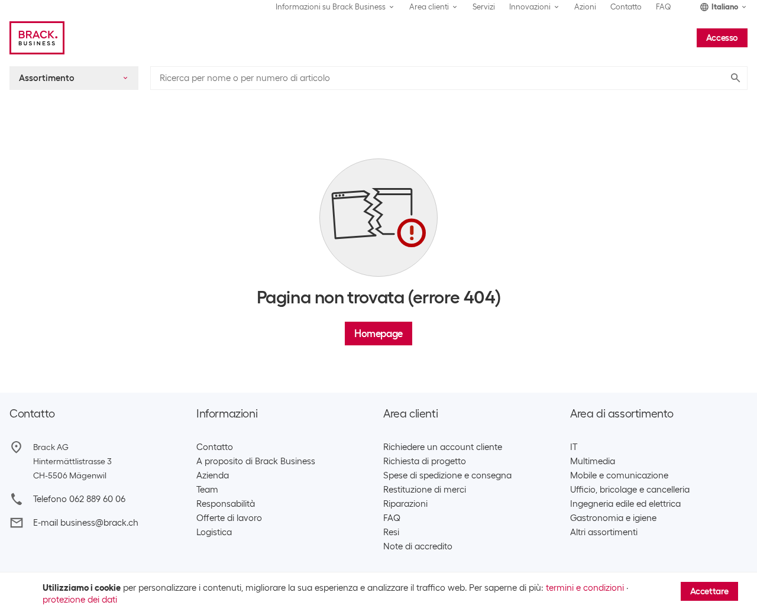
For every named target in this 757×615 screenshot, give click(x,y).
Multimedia (592, 461)
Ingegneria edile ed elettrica (625, 504)
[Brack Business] (36, 37)
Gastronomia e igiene (613, 518)
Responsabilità (225, 504)
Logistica (214, 532)
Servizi (484, 6)
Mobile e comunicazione (619, 475)
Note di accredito (417, 546)
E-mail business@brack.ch (85, 522)
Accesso (722, 38)
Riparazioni (405, 504)
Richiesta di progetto (424, 461)
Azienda (212, 475)
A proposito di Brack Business (255, 461)
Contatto (626, 6)
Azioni (585, 6)
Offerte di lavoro (229, 518)
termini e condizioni (585, 587)
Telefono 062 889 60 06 (79, 499)
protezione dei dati (80, 599)
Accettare (709, 591)
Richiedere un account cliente (442, 447)
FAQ (663, 6)
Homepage (378, 333)
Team (207, 489)
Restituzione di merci (424, 489)
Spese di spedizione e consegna (447, 475)
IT (573, 447)
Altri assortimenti (604, 532)
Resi (391, 532)
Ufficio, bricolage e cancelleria (630, 489)
